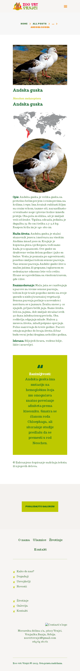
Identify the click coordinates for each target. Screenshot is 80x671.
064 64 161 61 (40, 641)
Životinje (23, 600)
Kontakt (22, 610)
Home (24, 24)
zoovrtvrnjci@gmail (37, 638)
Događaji (23, 576)
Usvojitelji (23, 581)
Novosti (22, 586)
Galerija (22, 605)
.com (53, 638)
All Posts (40, 24)
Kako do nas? (25, 571)
